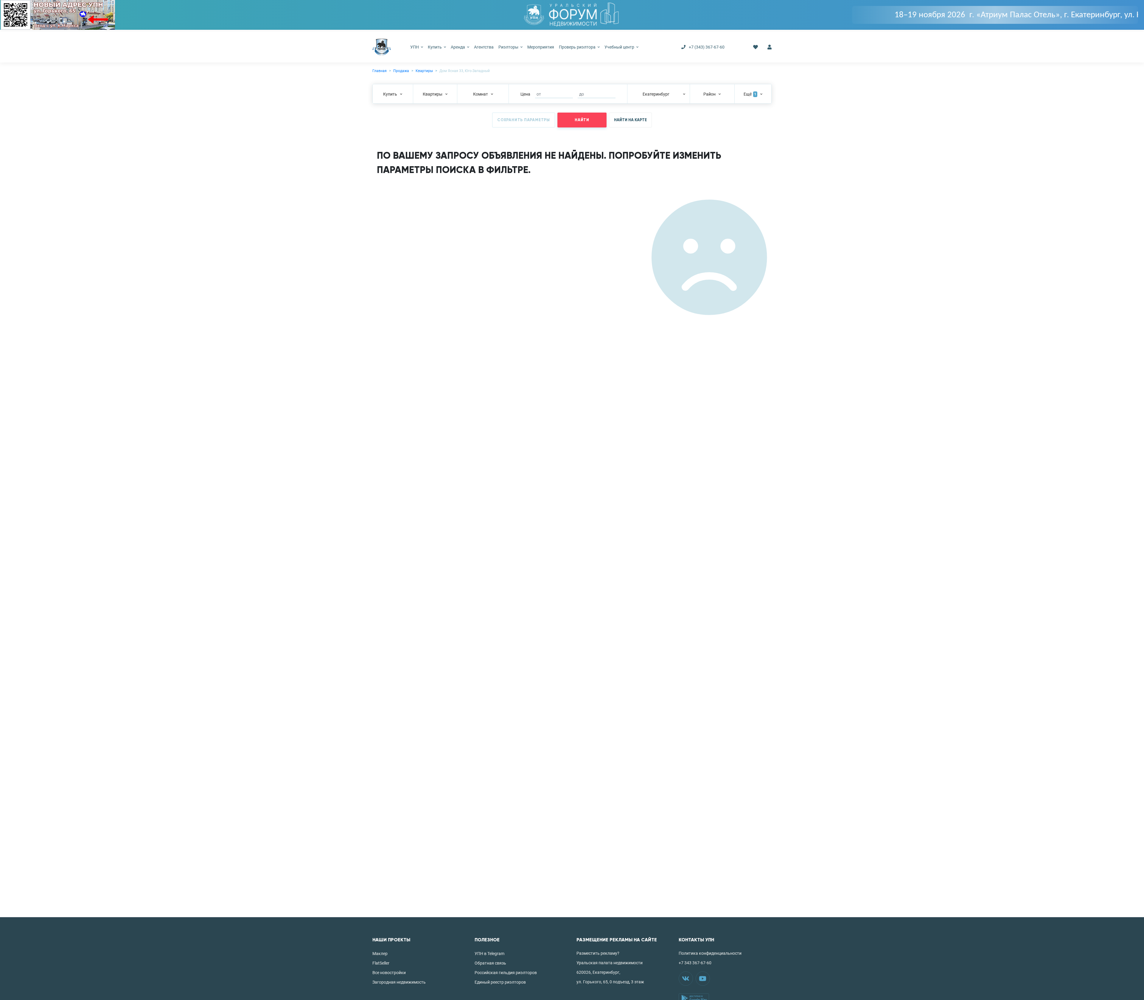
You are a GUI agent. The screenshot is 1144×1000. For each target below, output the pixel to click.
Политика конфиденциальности (710, 953)
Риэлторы (508, 47)
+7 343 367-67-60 (695, 962)
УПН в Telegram (489, 953)
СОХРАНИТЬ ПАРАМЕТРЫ (523, 120)
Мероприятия (540, 47)
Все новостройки (389, 972)
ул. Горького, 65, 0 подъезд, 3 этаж (610, 981)
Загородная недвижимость (399, 982)
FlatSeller (380, 963)
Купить (435, 47)
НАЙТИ (582, 120)
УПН (415, 47)
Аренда (458, 47)
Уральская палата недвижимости (609, 962)
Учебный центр (619, 47)
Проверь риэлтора (577, 47)
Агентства (484, 47)
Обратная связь (490, 963)
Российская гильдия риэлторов (506, 972)
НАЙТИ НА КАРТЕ (630, 120)
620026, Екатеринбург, (598, 972)
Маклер (380, 953)
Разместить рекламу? (597, 953)
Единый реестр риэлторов (500, 982)
